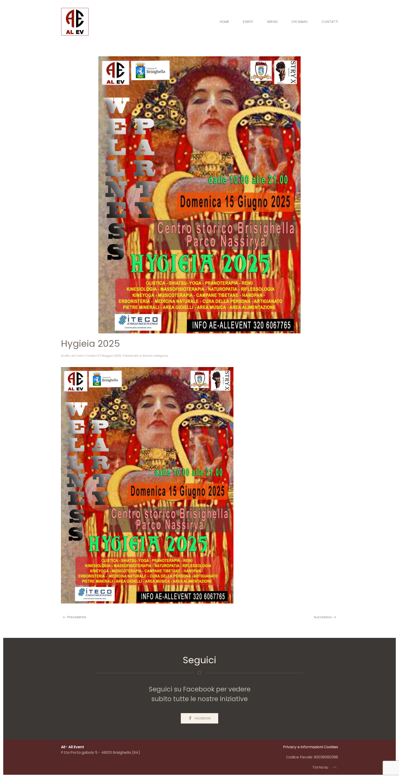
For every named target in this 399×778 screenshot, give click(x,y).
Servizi (272, 21)
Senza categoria (155, 355)
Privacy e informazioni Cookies (310, 747)
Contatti (330, 21)
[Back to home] (75, 22)
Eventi (248, 21)
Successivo (323, 617)
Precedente (76, 617)
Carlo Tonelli (85, 355)
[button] (335, 767)
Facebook (203, 718)
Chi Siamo (299, 21)
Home (224, 21)
